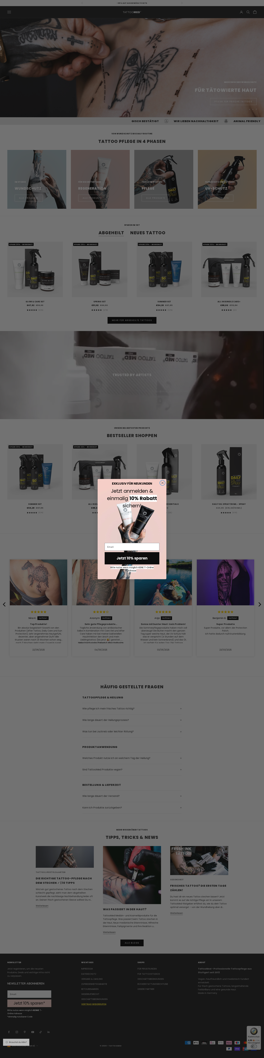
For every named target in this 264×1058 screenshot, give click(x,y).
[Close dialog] (162, 483)
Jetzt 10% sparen (132, 558)
